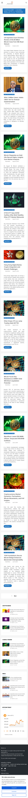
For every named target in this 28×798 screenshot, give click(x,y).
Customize (14, 791)
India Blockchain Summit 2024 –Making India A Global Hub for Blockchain (17, 687)
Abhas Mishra (7, 103)
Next (15, 596)
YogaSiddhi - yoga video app (8, 765)
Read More (7, 68)
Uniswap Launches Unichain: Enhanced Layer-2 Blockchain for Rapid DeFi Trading (17, 619)
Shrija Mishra (7, 45)
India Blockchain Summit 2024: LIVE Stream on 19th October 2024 (17, 695)
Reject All (14, 795)
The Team (3, 770)
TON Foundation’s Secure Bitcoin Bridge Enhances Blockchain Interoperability (13, 558)
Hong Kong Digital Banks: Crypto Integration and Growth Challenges (13, 267)
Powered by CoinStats (8, 734)
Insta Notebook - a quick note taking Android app (14, 764)
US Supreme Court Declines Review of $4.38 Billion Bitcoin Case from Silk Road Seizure (17, 628)
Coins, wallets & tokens (9, 34)
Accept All (14, 787)
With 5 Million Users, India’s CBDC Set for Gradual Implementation (13, 100)
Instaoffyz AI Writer (6, 762)
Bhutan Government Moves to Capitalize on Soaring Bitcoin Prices (17, 611)
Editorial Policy (5, 773)
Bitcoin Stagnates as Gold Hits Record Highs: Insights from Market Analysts (13, 157)
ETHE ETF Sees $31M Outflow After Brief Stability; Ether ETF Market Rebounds (14, 215)
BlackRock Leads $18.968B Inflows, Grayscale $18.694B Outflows (14, 439)
